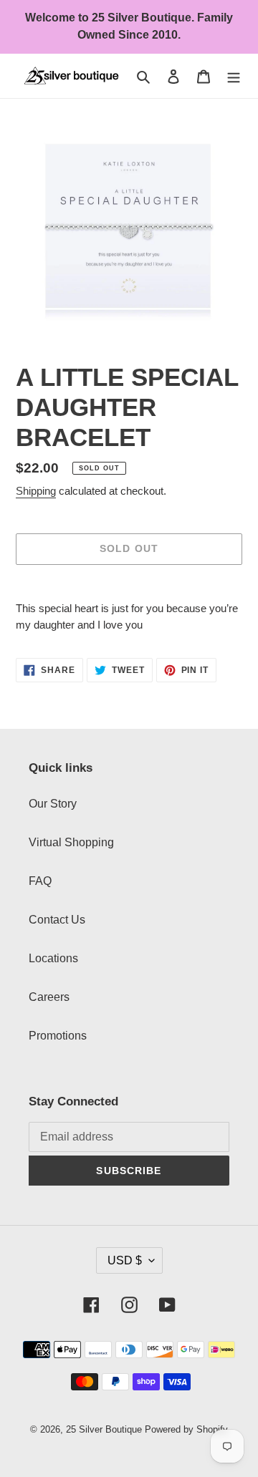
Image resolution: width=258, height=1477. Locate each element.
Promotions (58, 1036)
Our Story (53, 804)
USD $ (125, 1260)
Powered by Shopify (186, 1429)
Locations (53, 958)
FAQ (40, 881)
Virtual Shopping (71, 842)
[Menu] (234, 76)
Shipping (36, 491)
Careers (49, 997)
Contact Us (57, 920)
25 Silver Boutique (104, 1429)
